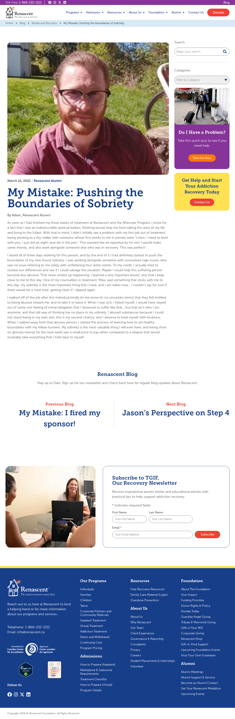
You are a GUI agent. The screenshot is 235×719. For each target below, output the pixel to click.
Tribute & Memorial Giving (198, 622)
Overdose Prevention (145, 600)
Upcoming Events (193, 693)
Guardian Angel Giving (195, 616)
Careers (136, 655)
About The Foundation (195, 589)
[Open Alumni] (183, 12)
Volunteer (137, 666)
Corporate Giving (192, 633)
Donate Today (190, 611)
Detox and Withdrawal (94, 637)
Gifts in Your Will (192, 627)
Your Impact (189, 594)
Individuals (87, 589)
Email (116, 527)
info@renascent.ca (31, 632)
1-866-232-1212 (30, 2)
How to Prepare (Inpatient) (97, 664)
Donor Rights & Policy (195, 605)
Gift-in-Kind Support (194, 644)
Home (9, 23)
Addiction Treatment (93, 631)
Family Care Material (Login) (149, 594)
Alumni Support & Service (198, 677)
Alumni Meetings (192, 671)
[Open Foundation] (166, 12)
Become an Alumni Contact (199, 682)
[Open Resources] (123, 12)
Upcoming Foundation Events (200, 649)
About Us (137, 616)
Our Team (137, 627)
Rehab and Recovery (44, 23)
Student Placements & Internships (153, 660)
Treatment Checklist (93, 679)
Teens (84, 605)
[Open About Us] (143, 12)
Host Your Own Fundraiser (198, 655)
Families (85, 594)
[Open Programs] (81, 12)
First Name (119, 512)
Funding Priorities (192, 600)
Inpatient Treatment (93, 620)
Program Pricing (91, 648)
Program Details (91, 690)
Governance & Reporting (147, 638)
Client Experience (142, 633)
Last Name (156, 512)
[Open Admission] (102, 12)
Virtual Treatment (91, 625)
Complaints (138, 644)
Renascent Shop (191, 638)
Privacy (135, 649)
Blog (22, 23)
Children (86, 600)
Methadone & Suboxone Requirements (96, 671)
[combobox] (201, 52)
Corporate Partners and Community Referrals (95, 613)
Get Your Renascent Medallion (201, 688)
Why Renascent (141, 622)
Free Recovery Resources (147, 589)
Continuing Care (91, 642)
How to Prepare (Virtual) (96, 684)
